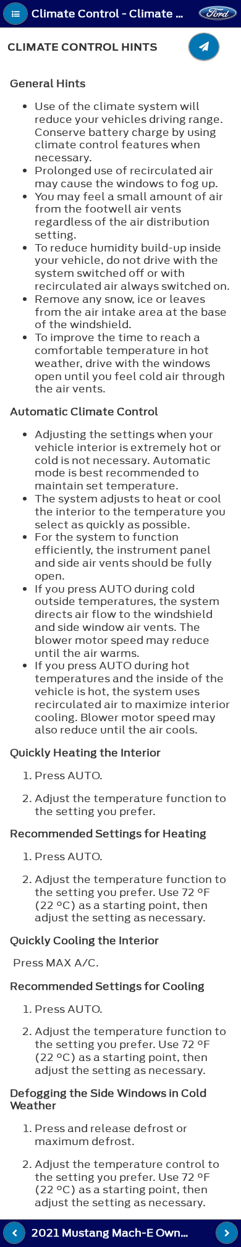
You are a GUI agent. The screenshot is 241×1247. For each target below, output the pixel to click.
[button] (15, 13)
